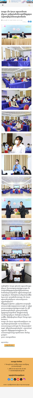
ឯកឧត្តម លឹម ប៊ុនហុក (10, 345)
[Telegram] (12, 379)
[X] (21, 379)
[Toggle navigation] (3, 5)
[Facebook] (9, 379)
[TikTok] (15, 379)
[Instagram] (24, 379)
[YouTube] (18, 379)
